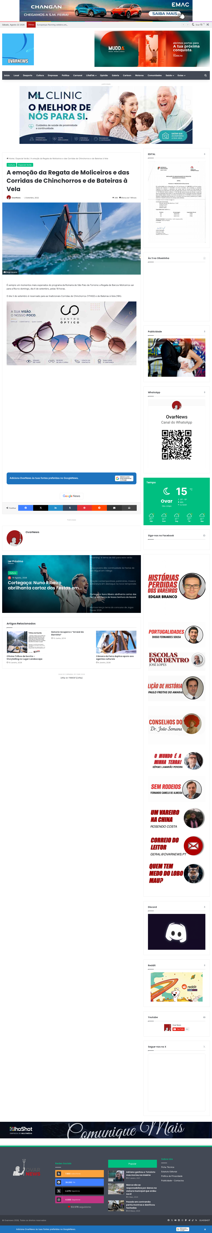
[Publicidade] (176, 376)
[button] (106, 1229)
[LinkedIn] (55, 508)
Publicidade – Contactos (172, 1180)
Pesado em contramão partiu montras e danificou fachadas (140, 1204)
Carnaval (77, 75)
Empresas (53, 75)
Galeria (115, 75)
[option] (71, 584)
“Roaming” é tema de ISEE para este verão (56, 25)
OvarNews (16, 198)
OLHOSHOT (204, 1220)
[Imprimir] (129, 508)
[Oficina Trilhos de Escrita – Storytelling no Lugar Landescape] (27, 642)
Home (11, 158)
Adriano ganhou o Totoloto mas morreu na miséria (140, 1174)
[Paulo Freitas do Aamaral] (176, 688)
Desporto (27, 75)
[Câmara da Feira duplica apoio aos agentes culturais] (116, 642)
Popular (132, 1163)
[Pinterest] (84, 508)
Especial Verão (22, 158)
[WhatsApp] (176, 433)
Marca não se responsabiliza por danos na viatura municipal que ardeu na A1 (141, 1189)
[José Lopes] (176, 661)
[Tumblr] (70, 508)
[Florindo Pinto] (176, 873)
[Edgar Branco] (176, 588)
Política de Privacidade (171, 1176)
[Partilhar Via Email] (114, 508)
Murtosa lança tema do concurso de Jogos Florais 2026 (44, 585)
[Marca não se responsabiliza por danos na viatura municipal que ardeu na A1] (116, 1188)
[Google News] (71, 496)
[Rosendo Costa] (176, 818)
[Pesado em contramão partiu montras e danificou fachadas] (116, 1205)
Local (16, 75)
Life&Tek (90, 75)
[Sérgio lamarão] (176, 760)
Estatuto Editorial (169, 1171)
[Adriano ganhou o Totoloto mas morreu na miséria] (116, 1176)
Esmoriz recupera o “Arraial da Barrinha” (67, 633)
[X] (40, 508)
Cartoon (127, 75)
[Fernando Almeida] (176, 789)
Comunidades (155, 75)
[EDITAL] (176, 202)
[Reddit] (99, 508)
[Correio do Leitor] (176, 845)
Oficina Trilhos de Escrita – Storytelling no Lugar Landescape (24, 657)
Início (7, 75)
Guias (180, 75)
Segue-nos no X (157, 1046)
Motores (139, 75)
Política (65, 75)
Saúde (169, 75)
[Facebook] (25, 508)
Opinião (104, 75)
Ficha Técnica (167, 1167)
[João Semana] (176, 725)
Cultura (40, 75)
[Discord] (176, 932)
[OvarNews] (18, 49)
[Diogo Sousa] (176, 635)
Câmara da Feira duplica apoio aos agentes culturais (115, 657)
